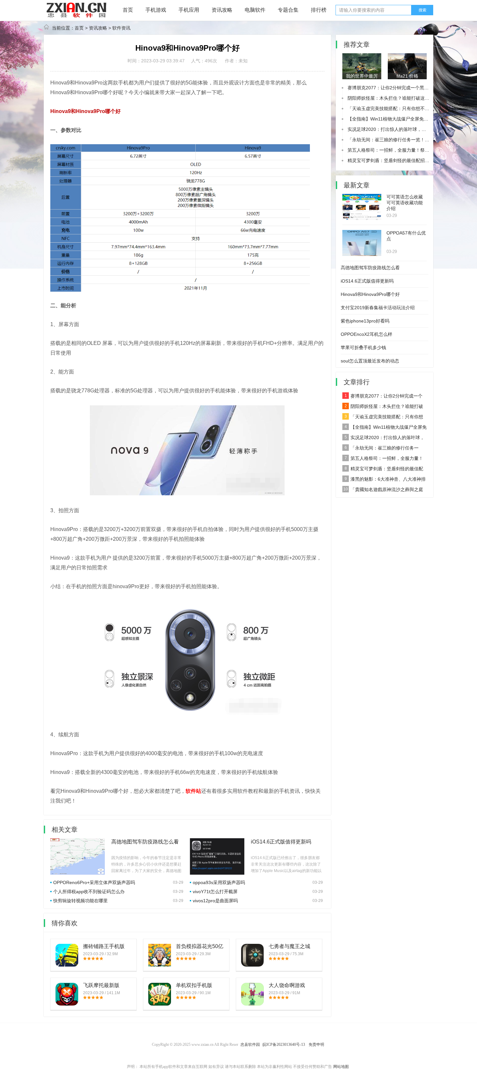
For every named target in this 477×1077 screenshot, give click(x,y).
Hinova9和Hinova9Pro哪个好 (370, 294)
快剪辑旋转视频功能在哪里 (80, 900)
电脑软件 (255, 10)
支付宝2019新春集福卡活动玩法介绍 (378, 307)
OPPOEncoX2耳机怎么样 (366, 334)
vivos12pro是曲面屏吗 (215, 900)
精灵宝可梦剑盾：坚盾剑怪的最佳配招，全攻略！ (397, 160)
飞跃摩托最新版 (101, 985)
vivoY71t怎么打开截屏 (215, 891)
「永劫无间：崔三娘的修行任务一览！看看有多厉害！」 (404, 139)
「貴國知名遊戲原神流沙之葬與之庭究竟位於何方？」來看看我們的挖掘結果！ (382, 491)
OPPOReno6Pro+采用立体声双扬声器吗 (94, 882)
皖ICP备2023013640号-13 (284, 1044)
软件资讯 (121, 28)
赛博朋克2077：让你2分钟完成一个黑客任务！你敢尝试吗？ (409, 87)
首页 (128, 10)
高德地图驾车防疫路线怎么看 (145, 841)
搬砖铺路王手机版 (104, 946)
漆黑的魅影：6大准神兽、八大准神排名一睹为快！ (384, 480)
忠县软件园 (250, 1044)
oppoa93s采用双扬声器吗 (219, 882)
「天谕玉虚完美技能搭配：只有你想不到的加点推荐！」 (404, 108)
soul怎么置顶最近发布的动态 (370, 360)
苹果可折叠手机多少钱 (363, 347)
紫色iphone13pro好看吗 (365, 320)
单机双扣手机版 (194, 985)
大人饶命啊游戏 (287, 985)
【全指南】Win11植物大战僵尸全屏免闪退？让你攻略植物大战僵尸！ (384, 428)
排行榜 (318, 10)
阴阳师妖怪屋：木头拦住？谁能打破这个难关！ (395, 98)
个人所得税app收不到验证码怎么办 (89, 891)
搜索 (422, 10)
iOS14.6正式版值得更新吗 (281, 841)
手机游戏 (155, 10)
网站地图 (341, 1066)
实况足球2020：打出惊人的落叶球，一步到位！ (396, 129)
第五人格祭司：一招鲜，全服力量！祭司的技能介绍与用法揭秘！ (382, 459)
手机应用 (188, 10)
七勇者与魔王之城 (289, 946)
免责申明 (316, 1044)
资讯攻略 (222, 10)
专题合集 (288, 10)
